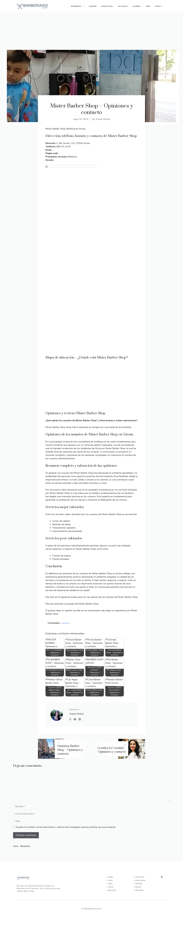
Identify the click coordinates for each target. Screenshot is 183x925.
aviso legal (140, 880)
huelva (138, 887)
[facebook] (161, 877)
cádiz (110, 887)
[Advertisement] (91, 31)
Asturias (122, 6)
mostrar (65, 623)
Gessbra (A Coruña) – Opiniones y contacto (111, 750)
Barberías (76, 6)
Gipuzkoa (139, 890)
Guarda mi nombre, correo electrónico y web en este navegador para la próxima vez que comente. (66, 827)
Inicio (15, 846)
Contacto (139, 877)
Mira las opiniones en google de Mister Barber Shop (71, 603)
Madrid (93, 6)
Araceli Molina (102, 119)
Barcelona (107, 6)
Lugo (110, 880)
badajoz (112, 890)
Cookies (138, 884)
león (110, 884)
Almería (136, 6)
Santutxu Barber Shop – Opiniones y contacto (70, 750)
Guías (158, 6)
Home (110, 877)
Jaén (148, 6)
